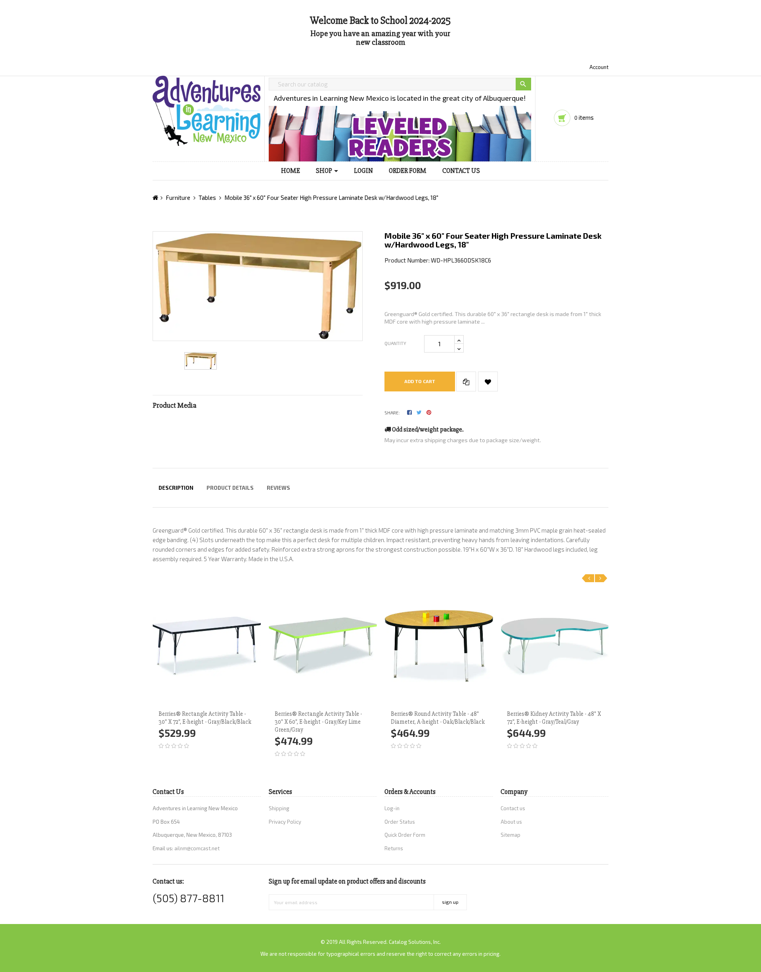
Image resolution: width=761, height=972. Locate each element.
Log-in (392, 808)
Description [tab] (176, 488)
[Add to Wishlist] (488, 381)
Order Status (399, 822)
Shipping (279, 808)
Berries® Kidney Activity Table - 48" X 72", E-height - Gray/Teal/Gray (554, 717)
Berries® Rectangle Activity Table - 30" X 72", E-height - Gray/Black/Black (205, 717)
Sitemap (510, 835)
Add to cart (419, 381)
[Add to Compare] (466, 381)
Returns (393, 848)
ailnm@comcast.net (197, 848)
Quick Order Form (404, 835)
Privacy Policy (285, 822)
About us (511, 822)
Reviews (278, 488)
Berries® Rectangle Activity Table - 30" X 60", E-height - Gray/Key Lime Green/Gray (318, 721)
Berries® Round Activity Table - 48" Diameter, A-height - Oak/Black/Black (438, 717)
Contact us (513, 808)
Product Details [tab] (230, 488)
